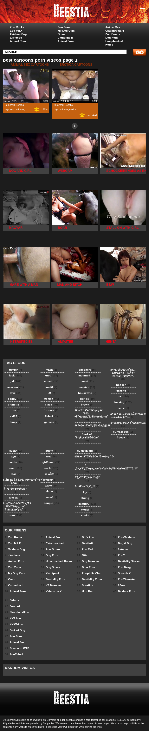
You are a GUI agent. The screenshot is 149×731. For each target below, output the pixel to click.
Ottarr (83, 555)
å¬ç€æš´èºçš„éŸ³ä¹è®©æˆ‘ (87, 437)
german (51, 422)
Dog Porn (111, 37)
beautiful (87, 503)
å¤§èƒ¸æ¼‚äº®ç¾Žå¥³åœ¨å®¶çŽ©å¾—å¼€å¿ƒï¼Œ (124, 415)
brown (87, 404)
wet (51, 456)
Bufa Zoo (85, 537)
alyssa (15, 497)
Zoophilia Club (89, 573)
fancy (15, 422)
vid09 (15, 416)
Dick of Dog (15, 630)
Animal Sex (112, 27)
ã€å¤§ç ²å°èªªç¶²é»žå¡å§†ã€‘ (88, 427)
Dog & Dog (122, 543)
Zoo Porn (13, 636)
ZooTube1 (14, 654)
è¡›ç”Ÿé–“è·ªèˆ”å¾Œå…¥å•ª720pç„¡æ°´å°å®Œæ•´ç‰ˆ (16, 506)
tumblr (15, 369)
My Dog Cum (66, 30)
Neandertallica (17, 612)
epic (51, 479)
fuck (15, 375)
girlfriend (51, 462)
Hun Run (85, 591)
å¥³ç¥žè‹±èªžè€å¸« (15, 490)
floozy (123, 437)
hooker (123, 384)
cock (51, 468)
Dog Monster (88, 561)
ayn (15, 456)
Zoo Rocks (17, 27)
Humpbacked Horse (114, 43)
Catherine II (65, 37)
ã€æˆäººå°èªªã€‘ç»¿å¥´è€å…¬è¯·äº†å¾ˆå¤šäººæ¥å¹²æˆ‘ (88, 415)
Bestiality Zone (89, 579)
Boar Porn (86, 567)
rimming (122, 390)
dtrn (15, 410)
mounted (87, 375)
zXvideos (16, 37)
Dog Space (50, 567)
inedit (51, 387)
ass (123, 396)
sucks (87, 515)
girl (15, 381)
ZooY (119, 555)
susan (15, 450)
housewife (87, 392)
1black (51, 416)
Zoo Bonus (112, 34)
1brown (51, 410)
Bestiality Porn (53, 579)
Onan (61, 34)
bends (16, 462)
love (15, 392)
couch (51, 381)
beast (87, 381)
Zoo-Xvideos (124, 537)
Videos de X (51, 591)
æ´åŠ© (51, 473)
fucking (123, 402)
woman (51, 398)
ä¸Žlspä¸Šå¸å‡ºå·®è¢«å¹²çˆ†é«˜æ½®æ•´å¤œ (16, 481)
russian (87, 387)
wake (51, 485)
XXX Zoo (13, 618)
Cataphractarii (114, 30)
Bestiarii (85, 543)
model (87, 509)
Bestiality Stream (126, 561)
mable (123, 408)
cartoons (19, 109)
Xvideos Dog (18, 34)
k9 (51, 392)
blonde (87, 398)
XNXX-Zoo (14, 624)
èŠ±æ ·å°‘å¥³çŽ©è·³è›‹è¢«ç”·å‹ (88, 458)
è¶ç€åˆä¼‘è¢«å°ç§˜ (87, 479)
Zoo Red (85, 549)
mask (51, 369)
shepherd (87, 369)
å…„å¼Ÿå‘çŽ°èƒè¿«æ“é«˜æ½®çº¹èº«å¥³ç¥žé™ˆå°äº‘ (88, 468)
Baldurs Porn (124, 591)
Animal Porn (18, 41)
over (15, 468)
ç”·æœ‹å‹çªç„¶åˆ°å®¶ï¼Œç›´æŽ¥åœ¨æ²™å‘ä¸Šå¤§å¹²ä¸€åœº (124, 424)
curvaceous (123, 431)
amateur (15, 387)
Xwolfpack (50, 573)
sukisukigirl (87, 450)
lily (87, 492)
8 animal (74, 12)
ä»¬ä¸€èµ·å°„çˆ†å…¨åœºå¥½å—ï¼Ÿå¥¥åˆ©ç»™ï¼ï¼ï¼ (123, 374)
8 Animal (121, 549)
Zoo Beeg (122, 567)
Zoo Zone (64, 27)
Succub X (122, 573)
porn (15, 515)
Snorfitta (85, 585)
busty (51, 450)
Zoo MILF (16, 30)
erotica (72, 109)
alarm (51, 491)
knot (51, 375)
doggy (15, 398)
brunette (15, 404)
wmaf (51, 497)
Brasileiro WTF (17, 648)
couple (51, 503)
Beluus (12, 600)
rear (15, 473)
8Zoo (119, 585)
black (51, 404)
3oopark (13, 606)
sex (12, 109)
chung (87, 497)
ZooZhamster (124, 579)
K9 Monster (51, 585)
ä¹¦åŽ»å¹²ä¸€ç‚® (87, 486)
